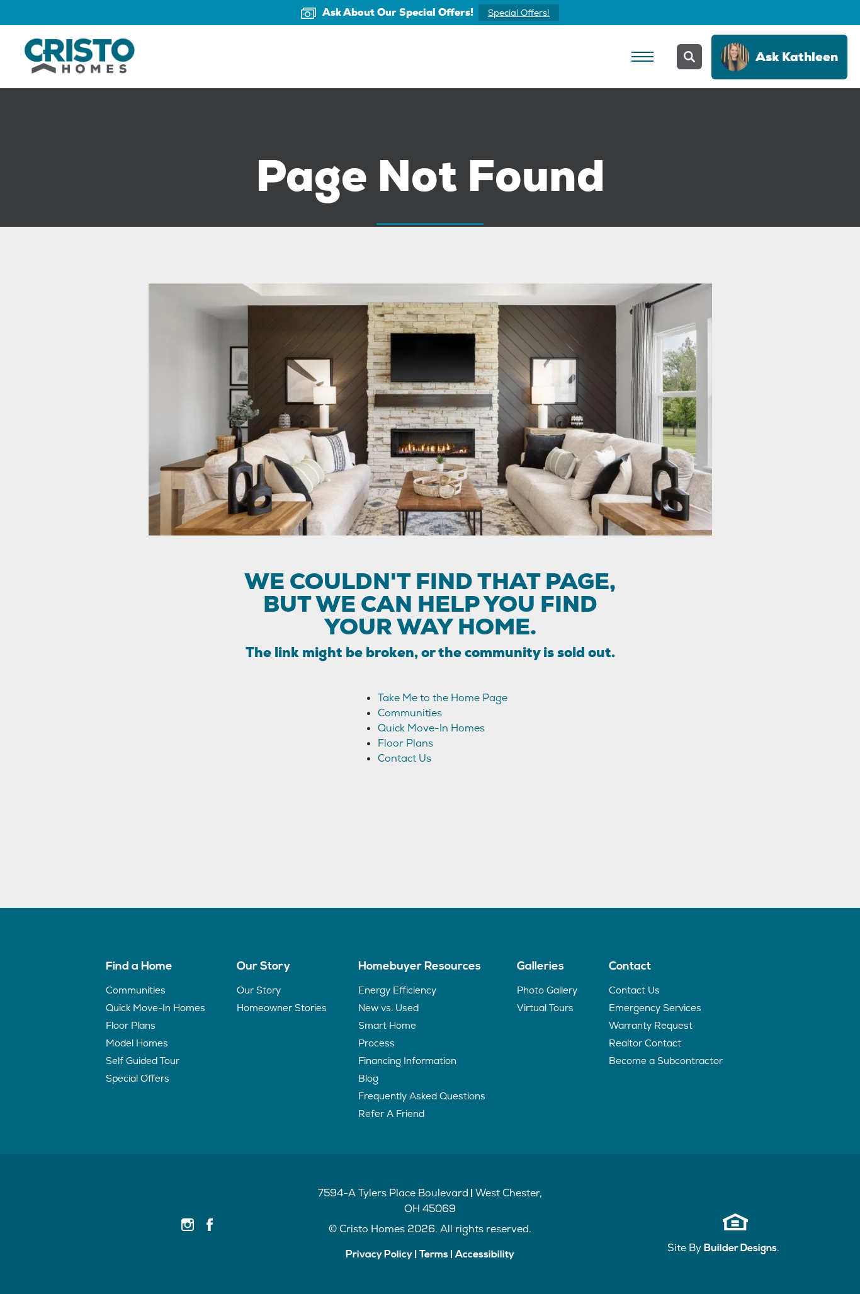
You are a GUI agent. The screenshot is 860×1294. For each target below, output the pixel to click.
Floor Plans (405, 743)
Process (376, 1043)
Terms (433, 1255)
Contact (630, 967)
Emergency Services (655, 1008)
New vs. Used (388, 1008)
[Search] (689, 56)
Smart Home (387, 1025)
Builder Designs (740, 1249)
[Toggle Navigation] (642, 57)
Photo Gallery (547, 990)
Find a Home (139, 967)
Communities (410, 712)
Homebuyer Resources (419, 967)
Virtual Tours (545, 1008)
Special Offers (137, 1078)
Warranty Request (651, 1025)
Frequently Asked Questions (421, 1096)
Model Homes (137, 1043)
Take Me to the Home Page (442, 697)
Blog (368, 1078)
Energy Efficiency (397, 990)
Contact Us (404, 758)
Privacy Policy (379, 1255)
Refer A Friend (391, 1113)
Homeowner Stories (282, 1008)
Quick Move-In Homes (431, 728)
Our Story (263, 967)
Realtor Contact (645, 1043)
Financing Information (407, 1061)
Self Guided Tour (142, 1061)
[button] (689, 56)
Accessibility (484, 1255)
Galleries (540, 967)
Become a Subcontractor (666, 1061)
